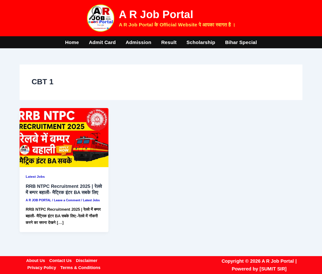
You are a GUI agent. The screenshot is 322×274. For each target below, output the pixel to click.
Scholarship (200, 42)
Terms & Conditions (80, 267)
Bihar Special (241, 42)
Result (169, 42)
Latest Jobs (35, 176)
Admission (138, 42)
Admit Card (102, 42)
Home (72, 42)
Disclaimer (86, 260)
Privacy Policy (41, 267)
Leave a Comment (67, 200)
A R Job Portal (156, 14)
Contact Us (60, 260)
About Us (35, 260)
